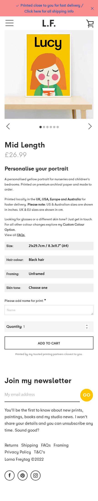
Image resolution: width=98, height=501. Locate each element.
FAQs (46, 445)
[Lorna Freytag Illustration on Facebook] (9, 475)
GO (86, 395)
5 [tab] (54, 127)
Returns (11, 445)
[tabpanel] (49, 74)
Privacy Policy (18, 452)
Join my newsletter (38, 380)
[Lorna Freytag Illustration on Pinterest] (22, 475)
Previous (8, 126)
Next (90, 126)
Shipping (29, 445)
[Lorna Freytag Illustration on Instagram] (35, 475)
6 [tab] (57, 127)
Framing (61, 445)
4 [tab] (51, 127)
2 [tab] (44, 127)
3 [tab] (47, 127)
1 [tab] (40, 127)
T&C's (39, 452)
